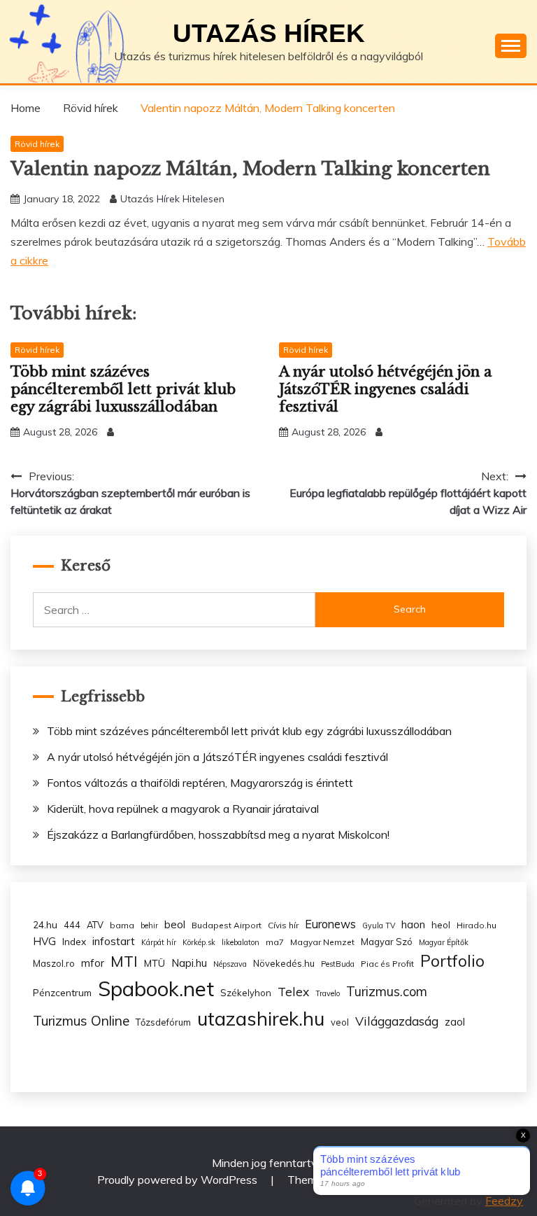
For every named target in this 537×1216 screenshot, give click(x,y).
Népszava (230, 964)
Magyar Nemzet (322, 942)
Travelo (327, 993)
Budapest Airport (227, 925)
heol (440, 924)
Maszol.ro (54, 963)
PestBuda (338, 964)
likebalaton (240, 942)
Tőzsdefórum (163, 1022)
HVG (44, 941)
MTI (124, 961)
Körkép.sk (198, 942)
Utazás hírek (269, 33)
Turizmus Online (81, 1020)
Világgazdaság (396, 1020)
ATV (95, 924)
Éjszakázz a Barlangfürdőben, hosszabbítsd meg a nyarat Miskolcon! (218, 834)
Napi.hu (189, 963)
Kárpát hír (158, 942)
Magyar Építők (443, 942)
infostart (113, 941)
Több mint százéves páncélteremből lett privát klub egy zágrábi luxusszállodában (123, 389)
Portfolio (452, 961)
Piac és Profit (387, 963)
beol (174, 924)
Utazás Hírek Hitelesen (172, 199)
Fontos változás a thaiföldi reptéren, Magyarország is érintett (200, 783)
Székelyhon (245, 992)
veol (340, 1022)
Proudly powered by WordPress (178, 1180)
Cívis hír (283, 925)
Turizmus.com (386, 992)
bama (122, 925)
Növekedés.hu (284, 963)
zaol (455, 1022)
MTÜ (154, 963)
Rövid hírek (37, 144)
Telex (293, 991)
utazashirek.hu (260, 1018)
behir (149, 925)
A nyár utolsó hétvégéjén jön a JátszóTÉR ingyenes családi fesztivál (385, 389)
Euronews (330, 924)
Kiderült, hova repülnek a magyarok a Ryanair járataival (183, 809)
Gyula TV (378, 925)
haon (413, 924)
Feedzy (504, 1201)
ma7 (275, 942)
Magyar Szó (387, 941)
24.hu (45, 924)
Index (74, 941)
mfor (92, 963)
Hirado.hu (476, 925)
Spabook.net (156, 988)
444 (72, 924)
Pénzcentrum (62, 992)
